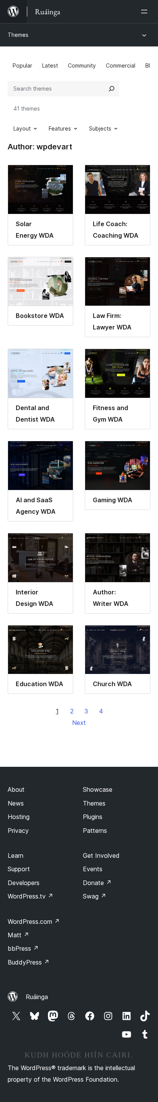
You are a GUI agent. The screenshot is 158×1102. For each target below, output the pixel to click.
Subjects (100, 128)
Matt (18, 935)
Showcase (97, 789)
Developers (24, 883)
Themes (18, 34)
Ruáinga (37, 997)
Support (19, 869)
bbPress (23, 948)
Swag (94, 896)
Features (60, 128)
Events (92, 869)
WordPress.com (34, 921)
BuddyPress (28, 962)
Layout (22, 128)
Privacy (18, 830)
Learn (15, 855)
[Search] (111, 88)
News (16, 803)
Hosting (19, 817)
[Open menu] (145, 11)
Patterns (95, 830)
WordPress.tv (30, 896)
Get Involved (101, 855)
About (16, 789)
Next (79, 722)
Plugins (92, 817)
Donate (97, 883)
